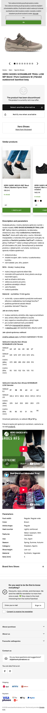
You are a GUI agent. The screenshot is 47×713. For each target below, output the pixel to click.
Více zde (35, 14)
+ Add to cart (16, 210)
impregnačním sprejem (21, 325)
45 (36, 205)
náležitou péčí (11, 328)
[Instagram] (10, 671)
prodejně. (12, 426)
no (23, 18)
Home (4, 70)
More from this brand (24, 129)
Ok (23, 22)
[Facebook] (4, 671)
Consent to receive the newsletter (20, 611)
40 (6, 205)
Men (10, 70)
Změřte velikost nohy (10, 337)
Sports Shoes (19, 70)
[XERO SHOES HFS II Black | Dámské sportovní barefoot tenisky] (41, 201)
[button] (9, 63)
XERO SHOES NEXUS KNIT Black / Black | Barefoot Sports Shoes (16, 186)
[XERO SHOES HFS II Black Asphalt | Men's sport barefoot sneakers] (35, 201)
